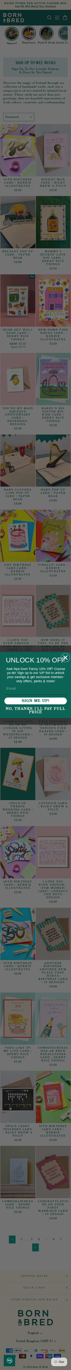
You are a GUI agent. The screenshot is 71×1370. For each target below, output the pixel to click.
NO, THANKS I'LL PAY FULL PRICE (36, 710)
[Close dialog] (65, 657)
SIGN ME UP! (35, 700)
